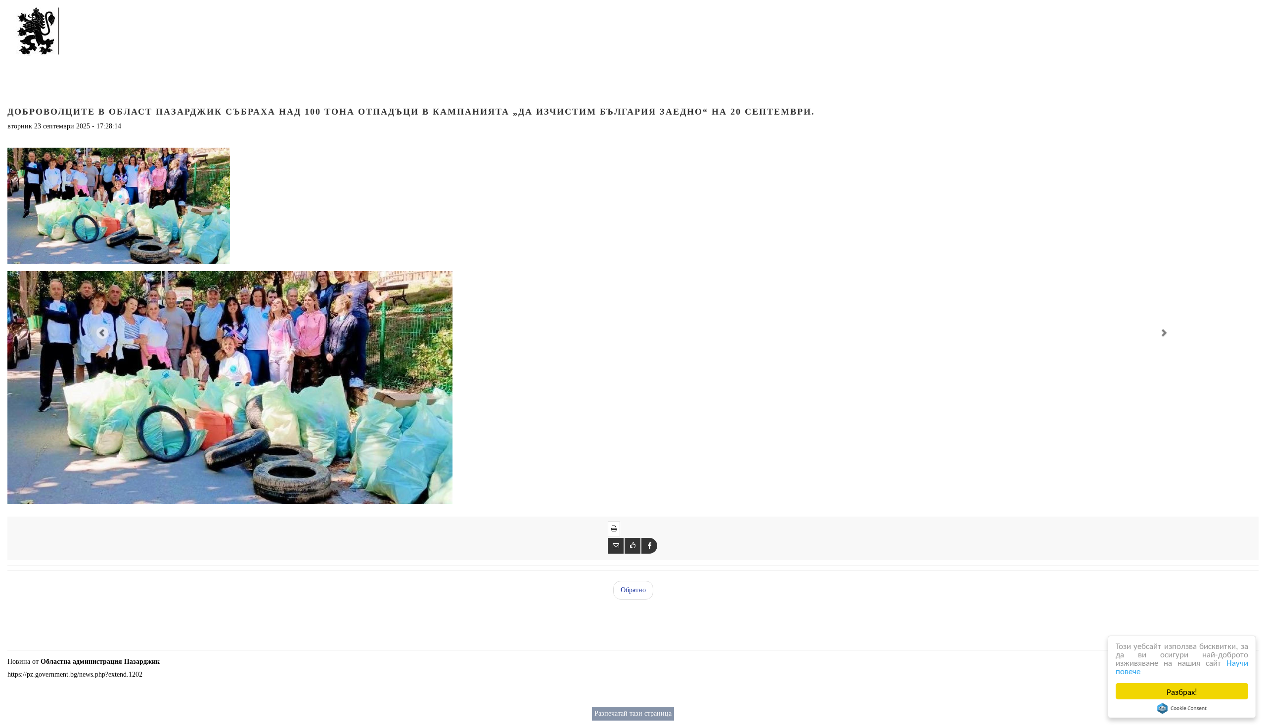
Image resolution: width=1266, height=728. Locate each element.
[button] (101, 332)
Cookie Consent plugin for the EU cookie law (1182, 708)
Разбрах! (1182, 691)
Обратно (633, 590)
